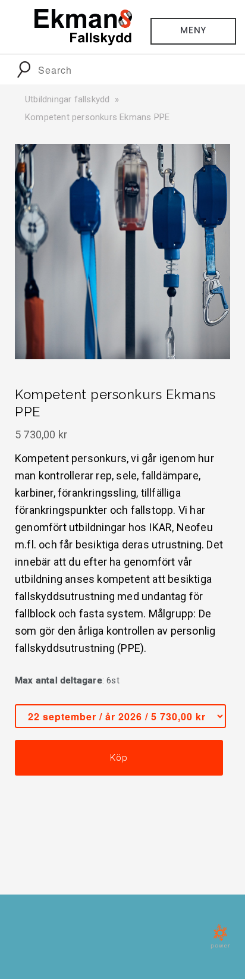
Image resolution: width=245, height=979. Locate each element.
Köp (118, 757)
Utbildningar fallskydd (67, 99)
